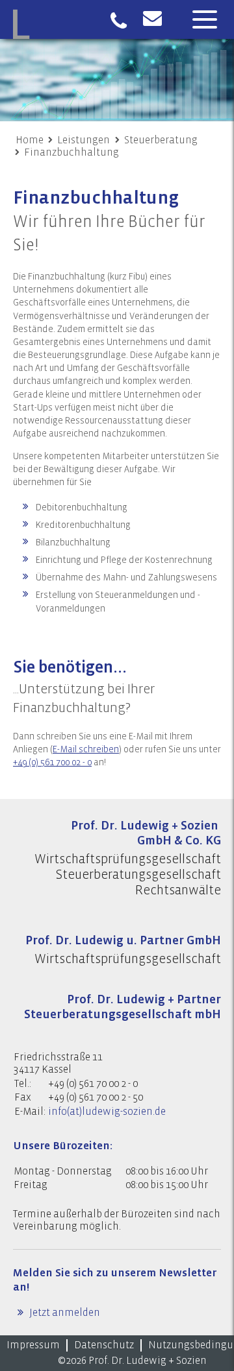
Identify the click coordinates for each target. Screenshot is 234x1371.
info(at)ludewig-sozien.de (107, 1111)
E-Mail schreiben (86, 750)
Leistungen (83, 140)
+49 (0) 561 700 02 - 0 (52, 762)
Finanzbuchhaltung (71, 152)
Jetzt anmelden (63, 1312)
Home (30, 140)
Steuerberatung (161, 140)
